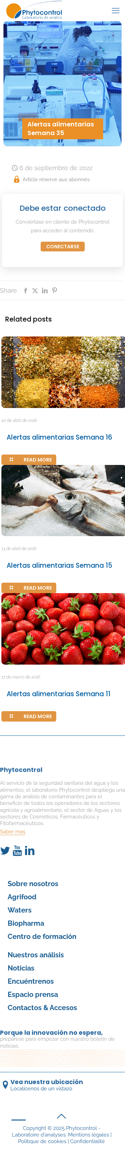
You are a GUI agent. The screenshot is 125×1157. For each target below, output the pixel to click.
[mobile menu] (116, 10)
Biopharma (26, 923)
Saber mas (12, 832)
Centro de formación (42, 936)
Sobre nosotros (33, 884)
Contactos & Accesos (42, 1008)
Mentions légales (88, 1135)
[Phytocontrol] (37, 10)
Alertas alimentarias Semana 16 (59, 437)
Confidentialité (87, 1141)
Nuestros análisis (36, 955)
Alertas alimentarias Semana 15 (59, 565)
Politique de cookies (42, 1141)
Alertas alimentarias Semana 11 (58, 694)
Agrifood (22, 897)
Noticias (21, 968)
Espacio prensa (33, 994)
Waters (20, 910)
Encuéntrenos (31, 981)
